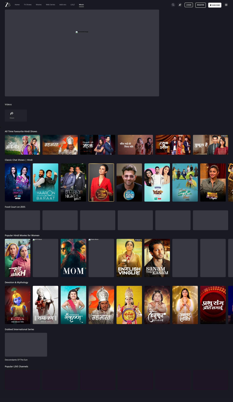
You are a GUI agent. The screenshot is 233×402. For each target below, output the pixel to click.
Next (230, 145)
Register (200, 5)
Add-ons (62, 4)
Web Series (50, 4)
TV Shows (28, 4)
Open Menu (226, 5)
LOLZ (73, 4)
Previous (2, 145)
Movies (39, 4)
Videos (8, 104)
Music (81, 4)
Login (188, 5)
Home (17, 4)
